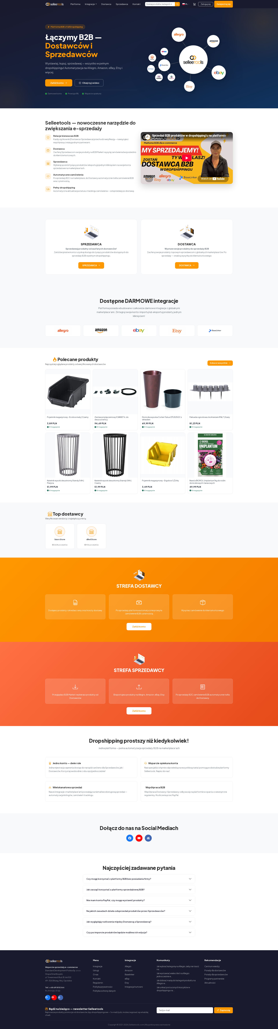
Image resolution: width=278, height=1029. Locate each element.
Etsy (127, 982)
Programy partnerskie (214, 978)
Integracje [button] (90, 4)
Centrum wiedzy (212, 966)
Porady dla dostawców (215, 970)
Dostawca (106, 4)
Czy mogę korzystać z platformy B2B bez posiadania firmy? (118, 878)
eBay (127, 978)
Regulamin (98, 982)
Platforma (75, 4)
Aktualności (209, 982)
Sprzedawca (122, 4)
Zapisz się (225, 1010)
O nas (95, 974)
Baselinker (129, 974)
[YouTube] (54, 997)
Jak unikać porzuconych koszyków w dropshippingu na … (173, 988)
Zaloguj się (206, 4)
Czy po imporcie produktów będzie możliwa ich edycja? (116, 932)
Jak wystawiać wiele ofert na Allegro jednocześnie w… (173, 974)
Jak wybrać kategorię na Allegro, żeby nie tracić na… (178, 967)
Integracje (97, 966)
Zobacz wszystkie (218, 363)
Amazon (129, 970)
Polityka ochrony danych (104, 991)
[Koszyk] (194, 4)
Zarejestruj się (224, 4)
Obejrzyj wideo (90, 82)
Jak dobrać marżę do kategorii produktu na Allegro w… (176, 982)
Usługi (96, 970)
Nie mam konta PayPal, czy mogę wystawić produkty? (115, 900)
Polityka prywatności (102, 987)
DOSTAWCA (185, 265)
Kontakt (136, 4)
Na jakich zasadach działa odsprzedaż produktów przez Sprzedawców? (125, 911)
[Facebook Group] (60, 997)
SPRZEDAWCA (89, 265)
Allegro (128, 966)
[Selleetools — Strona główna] (55, 4)
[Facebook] (47, 997)
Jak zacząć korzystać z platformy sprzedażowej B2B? (115, 889)
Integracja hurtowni (134, 987)
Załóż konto (57, 82)
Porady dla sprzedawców (216, 974)
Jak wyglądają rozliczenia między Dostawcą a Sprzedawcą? (118, 921)
